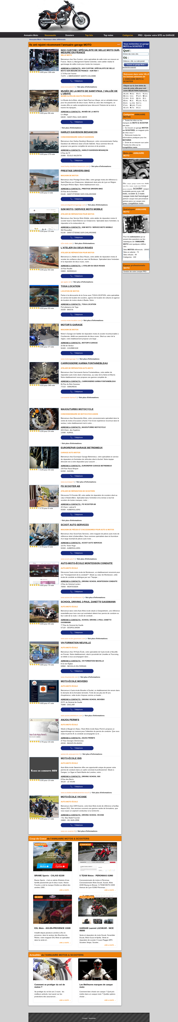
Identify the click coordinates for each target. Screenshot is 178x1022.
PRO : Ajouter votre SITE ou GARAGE (147, 35)
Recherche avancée (129, 67)
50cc (124, 183)
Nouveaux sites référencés (54, 39)
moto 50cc (126, 186)
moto (147, 183)
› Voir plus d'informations (86, 87)
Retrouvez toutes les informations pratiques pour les (134, 137)
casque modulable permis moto (136, 190)
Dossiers (69, 35)
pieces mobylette (127, 189)
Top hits (89, 35)
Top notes (108, 35)
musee (131, 186)
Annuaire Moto (31, 35)
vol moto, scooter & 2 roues (133, 192)
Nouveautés (50, 35)
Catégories (128, 35)
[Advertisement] (125, 18)
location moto (140, 183)
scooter (137, 188)
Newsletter (92, 1018)
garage (134, 183)
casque (129, 183)
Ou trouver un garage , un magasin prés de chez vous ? (136, 130)
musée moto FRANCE (140, 186)
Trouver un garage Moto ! (136, 65)
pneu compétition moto (133, 203)
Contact (84, 1018)
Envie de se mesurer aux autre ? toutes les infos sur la (135, 144)
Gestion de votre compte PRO (134, 271)
